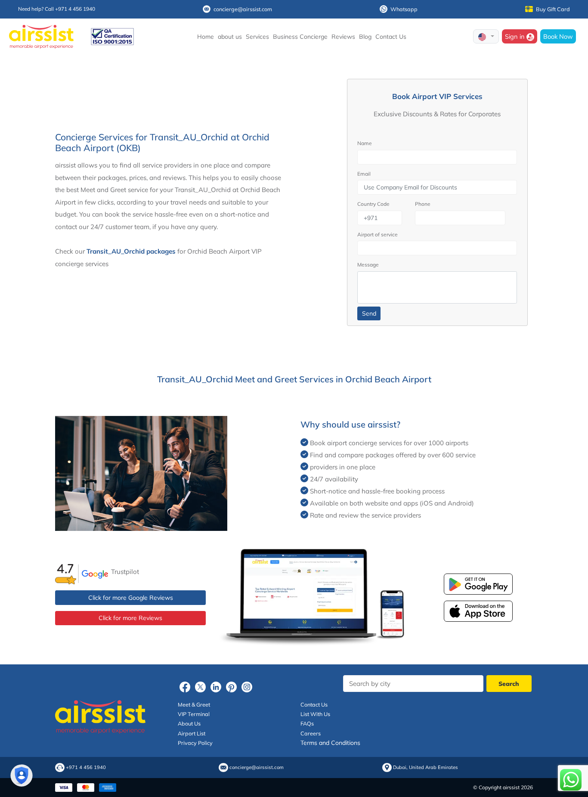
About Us (189, 723)
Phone (422, 204)
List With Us (315, 713)
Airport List (191, 733)
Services (257, 36)
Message (368, 264)
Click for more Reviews (130, 618)
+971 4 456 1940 (86, 767)
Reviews (343, 36)
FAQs (307, 723)
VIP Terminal (194, 713)
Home (205, 36)
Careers (310, 733)
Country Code (373, 204)
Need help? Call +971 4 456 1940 (56, 9)
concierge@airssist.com (243, 9)
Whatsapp (404, 9)
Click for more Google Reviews (130, 598)
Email (364, 174)
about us (230, 36)
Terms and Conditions (330, 743)
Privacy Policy (195, 742)
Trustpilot (125, 572)
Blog (365, 36)
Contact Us (390, 36)
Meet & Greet (194, 704)
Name (364, 143)
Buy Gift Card (553, 9)
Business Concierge (300, 36)
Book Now (558, 36)
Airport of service (377, 234)
